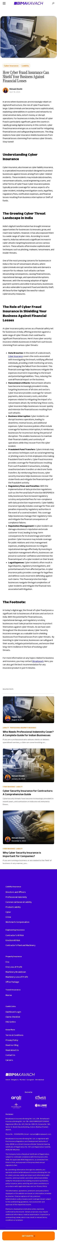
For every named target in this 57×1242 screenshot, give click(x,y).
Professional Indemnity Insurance (23, 728)
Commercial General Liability (19, 902)
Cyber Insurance (11, 66)
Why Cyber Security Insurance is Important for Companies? (22, 854)
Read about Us (12, 1050)
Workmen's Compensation (17, 922)
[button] (4, 3)
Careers (9, 1060)
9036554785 (18, 1134)
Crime (8, 917)
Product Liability (13, 907)
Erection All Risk (13, 940)
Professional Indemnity (16, 897)
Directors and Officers (16, 892)
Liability (25, 66)
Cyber (8, 912)
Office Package (12, 982)
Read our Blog (12, 1045)
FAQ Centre (11, 1022)
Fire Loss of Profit (14, 967)
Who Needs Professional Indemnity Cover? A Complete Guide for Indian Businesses (28, 733)
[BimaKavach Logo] (20, 1074)
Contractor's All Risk (15, 935)
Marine (9, 995)
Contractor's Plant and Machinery (20, 945)
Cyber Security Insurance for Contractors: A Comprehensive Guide (28, 792)
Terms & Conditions (14, 1035)
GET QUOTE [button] (27, 1236)
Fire (7, 962)
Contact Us (10, 1055)
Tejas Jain (16, 717)
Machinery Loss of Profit (17, 977)
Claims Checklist (13, 1017)
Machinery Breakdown (16, 972)
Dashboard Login (13, 1012)
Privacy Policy (12, 1040)
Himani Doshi (15, 89)
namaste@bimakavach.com (40, 1134)
